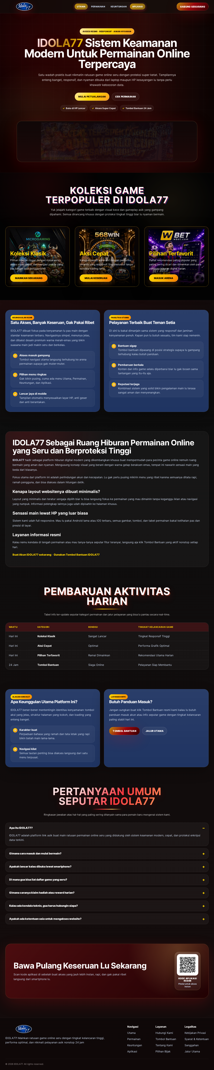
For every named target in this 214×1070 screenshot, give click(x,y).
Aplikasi (137, 6)
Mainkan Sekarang (29, 278)
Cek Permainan (125, 96)
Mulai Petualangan (92, 96)
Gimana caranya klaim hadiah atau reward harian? (42, 892)
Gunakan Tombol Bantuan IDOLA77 (77, 554)
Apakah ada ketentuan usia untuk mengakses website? (45, 918)
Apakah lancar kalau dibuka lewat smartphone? (40, 866)
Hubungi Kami (164, 1032)
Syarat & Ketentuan (197, 1039)
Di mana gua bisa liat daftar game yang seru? (38, 879)
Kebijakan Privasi (195, 1032)
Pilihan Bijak (163, 1051)
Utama (81, 6)
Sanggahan (192, 1045)
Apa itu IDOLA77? (21, 827)
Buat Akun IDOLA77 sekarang (32, 554)
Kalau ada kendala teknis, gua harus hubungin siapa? (43, 905)
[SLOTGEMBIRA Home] (24, 6)
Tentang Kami (164, 1045)
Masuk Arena (163, 278)
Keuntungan (119, 6)
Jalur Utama (155, 730)
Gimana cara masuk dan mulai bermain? (35, 853)
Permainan (98, 6)
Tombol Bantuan (124, 730)
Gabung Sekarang (192, 6)
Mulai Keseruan (96, 278)
